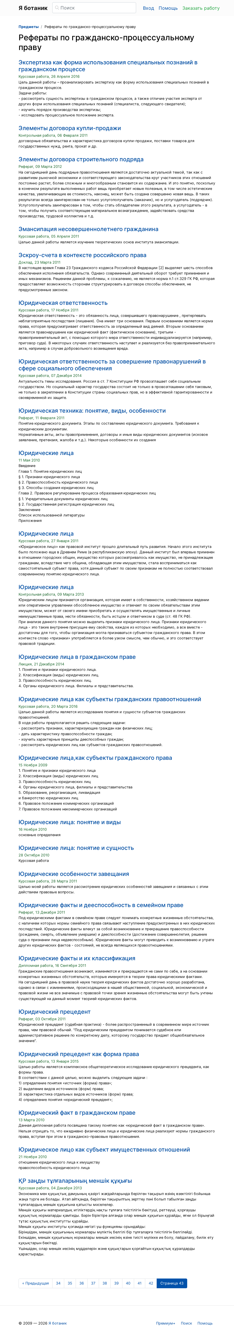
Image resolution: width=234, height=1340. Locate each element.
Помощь (168, 8)
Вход (148, 8)
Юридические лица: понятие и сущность (76, 847)
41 (140, 1283)
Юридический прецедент (55, 1011)
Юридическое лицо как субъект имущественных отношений (104, 1149)
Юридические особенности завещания (74, 873)
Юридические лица (46, 453)
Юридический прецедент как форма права (79, 1054)
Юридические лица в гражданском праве (77, 656)
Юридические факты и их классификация (77, 958)
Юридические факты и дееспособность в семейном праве (101, 905)
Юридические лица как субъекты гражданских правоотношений (110, 699)
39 (116, 1283)
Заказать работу (201, 8)
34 (58, 1283)
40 (128, 1283)
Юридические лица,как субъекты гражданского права (95, 757)
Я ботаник (58, 1323)
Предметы (29, 27)
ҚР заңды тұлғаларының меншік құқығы (75, 1180)
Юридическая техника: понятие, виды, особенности (92, 410)
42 (151, 1283)
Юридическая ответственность (63, 302)
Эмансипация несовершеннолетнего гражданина (88, 229)
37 (93, 1283)
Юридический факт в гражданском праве (77, 1112)
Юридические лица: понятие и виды (70, 822)
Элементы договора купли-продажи (70, 128)
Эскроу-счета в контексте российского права (82, 255)
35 (70, 1283)
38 (104, 1283)
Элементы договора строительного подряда (81, 159)
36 (81, 1283)
